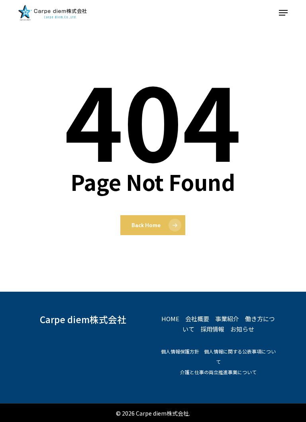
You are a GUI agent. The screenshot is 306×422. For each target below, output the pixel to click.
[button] (283, 13)
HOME (170, 318)
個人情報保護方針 (180, 351)
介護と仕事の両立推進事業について (218, 372)
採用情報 (212, 329)
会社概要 (197, 318)
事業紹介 (227, 318)
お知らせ (242, 329)
